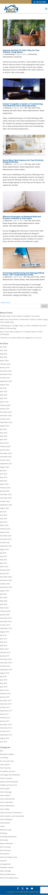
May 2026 (3, 354)
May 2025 (3, 395)
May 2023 (3, 477)
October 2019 (5, 625)
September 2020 (6, 587)
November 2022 (6, 498)
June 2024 (3, 433)
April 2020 (3, 604)
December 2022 (6, 494)
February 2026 (5, 364)
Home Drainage (5, 792)
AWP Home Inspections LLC (31, 892)
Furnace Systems (6, 778)
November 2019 (6, 621)
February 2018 (5, 693)
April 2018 (3, 687)
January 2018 (4, 697)
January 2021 (4, 573)
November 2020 (6, 580)
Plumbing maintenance (8, 836)
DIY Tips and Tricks (32, 108)
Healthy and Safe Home (12, 110)
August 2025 (4, 385)
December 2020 (6, 577)
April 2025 (3, 398)
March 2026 (4, 360)
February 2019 (5, 652)
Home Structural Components (11, 813)
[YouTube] (32, 888)
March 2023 (4, 484)
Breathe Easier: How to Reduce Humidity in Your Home (20, 316)
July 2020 (3, 594)
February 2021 (5, 570)
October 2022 (5, 501)
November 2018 (6, 663)
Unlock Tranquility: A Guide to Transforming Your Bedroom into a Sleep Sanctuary (23, 105)
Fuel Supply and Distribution (10, 775)
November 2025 (6, 374)
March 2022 (4, 525)
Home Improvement (31, 110)
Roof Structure (5, 850)
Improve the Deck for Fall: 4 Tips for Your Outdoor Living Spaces (21, 51)
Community (32, 54)
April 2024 (3, 439)
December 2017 (6, 700)
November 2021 (6, 539)
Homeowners (8, 57)
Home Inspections (27, 167)
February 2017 (5, 718)
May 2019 (3, 642)
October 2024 (5, 419)
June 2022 (3, 515)
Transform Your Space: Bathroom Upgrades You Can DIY (20, 338)
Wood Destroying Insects (9, 878)
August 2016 (4, 738)
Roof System (4, 854)
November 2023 (6, 457)
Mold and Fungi (5, 830)
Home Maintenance (26, 223)
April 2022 (3, 522)
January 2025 (4, 409)
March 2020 (4, 608)
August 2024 (4, 426)
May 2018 (3, 683)
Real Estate (4, 840)
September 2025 (6, 381)
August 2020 (4, 591)
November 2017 (6, 704)
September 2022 (6, 505)
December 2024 (6, 412)
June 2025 (3, 391)
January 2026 (4, 367)
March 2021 (4, 566)
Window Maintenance (8, 874)
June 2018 (3, 680)
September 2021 (6, 546)
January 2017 (4, 721)
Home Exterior (5, 795)
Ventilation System (6, 867)
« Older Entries (5, 302)
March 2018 (4, 690)
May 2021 (3, 560)
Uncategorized (5, 864)
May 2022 (3, 518)
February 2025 (5, 405)
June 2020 (3, 597)
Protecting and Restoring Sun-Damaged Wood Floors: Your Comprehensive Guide (23, 274)
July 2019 (3, 635)
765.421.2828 (40, 2)
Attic (1, 751)
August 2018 (4, 673)
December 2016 (6, 724)
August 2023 (4, 467)
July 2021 (3, 553)
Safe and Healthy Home (18, 226)
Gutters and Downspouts (9, 782)
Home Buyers (5, 788)
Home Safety (19, 169)
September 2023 (6, 463)
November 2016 (6, 728)
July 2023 (3, 470)
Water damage (5, 871)
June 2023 (3, 474)
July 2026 (3, 347)
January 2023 (4, 491)
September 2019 (6, 628)
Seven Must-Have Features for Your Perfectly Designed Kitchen (23, 161)
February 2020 (5, 611)
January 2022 (4, 532)
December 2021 (6, 536)
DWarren (8, 108)
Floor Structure (5, 768)
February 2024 (5, 446)
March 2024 (4, 443)
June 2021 (3, 556)
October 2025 (5, 378)
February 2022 (5, 529)
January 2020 (4, 615)
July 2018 (3, 676)
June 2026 (3, 350)
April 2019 (3, 645)
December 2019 (6, 618)
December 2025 (6, 371)
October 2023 (5, 460)
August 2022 (4, 508)
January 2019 (4, 656)
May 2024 (3, 436)
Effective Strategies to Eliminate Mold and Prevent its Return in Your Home (22, 217)
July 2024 (3, 429)
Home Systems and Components (12, 816)
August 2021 (4, 549)
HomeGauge (10, 54)
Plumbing (3, 833)
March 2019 (4, 649)
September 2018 (6, 669)
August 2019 (4, 632)
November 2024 (6, 415)
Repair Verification (6, 843)
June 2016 (3, 742)
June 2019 (3, 639)
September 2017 (6, 711)
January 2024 (4, 450)
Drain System (5, 764)
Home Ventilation (6, 819)
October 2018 (5, 666)
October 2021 (5, 542)
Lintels (2, 826)
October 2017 (5, 707)
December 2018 (6, 659)
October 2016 (5, 731)
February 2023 (5, 488)
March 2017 (4, 714)
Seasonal (18, 57)
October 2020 (5, 584)
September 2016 (6, 735)
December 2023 (6, 453)
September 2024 (6, 422)
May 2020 (3, 601)
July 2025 (3, 388)
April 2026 (3, 357)
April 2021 (3, 563)
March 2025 (4, 402)
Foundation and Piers (7, 771)
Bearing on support (7, 754)
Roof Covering (5, 847)
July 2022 (3, 512)
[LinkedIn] (27, 888)
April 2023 (3, 481)
